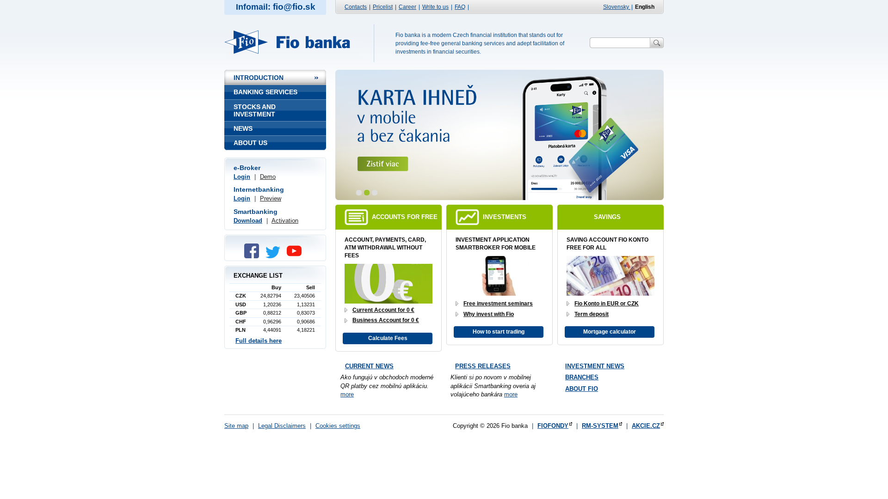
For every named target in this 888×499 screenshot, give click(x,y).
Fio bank (292, 42)
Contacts (356, 7)
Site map (236, 425)
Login (242, 176)
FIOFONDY (552, 425)
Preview (270, 198)
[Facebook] (254, 256)
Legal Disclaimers (282, 425)
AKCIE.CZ (646, 425)
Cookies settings (337, 425)
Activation (284, 220)
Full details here (258, 340)
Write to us (435, 7)
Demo (268, 176)
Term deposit (591, 314)
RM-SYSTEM (600, 425)
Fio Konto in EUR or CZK (606, 303)
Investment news (594, 366)
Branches (581, 377)
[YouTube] (296, 256)
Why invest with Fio (488, 314)
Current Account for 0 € (383, 310)
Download (248, 220)
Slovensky (616, 7)
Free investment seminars (498, 303)
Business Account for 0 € (385, 320)
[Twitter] (275, 256)
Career (407, 7)
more (347, 394)
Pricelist (383, 7)
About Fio (581, 388)
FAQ (460, 7)
